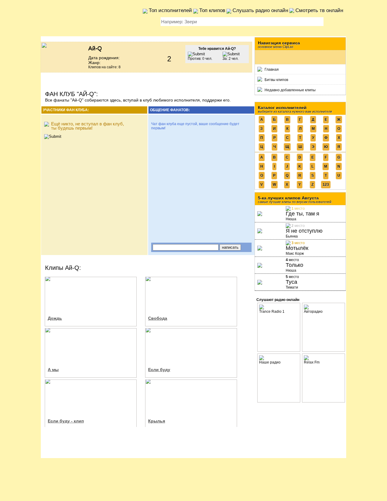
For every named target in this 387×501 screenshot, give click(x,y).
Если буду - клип (66, 421)
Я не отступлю (304, 231)
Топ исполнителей (170, 10)
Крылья (156, 421)
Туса (291, 282)
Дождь (55, 318)
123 (326, 185)
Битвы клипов (276, 80)
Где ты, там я (302, 214)
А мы (53, 369)
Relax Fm (312, 362)
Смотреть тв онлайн (319, 10)
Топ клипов (212, 10)
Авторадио (313, 311)
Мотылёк (297, 248)
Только (294, 265)
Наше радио (270, 362)
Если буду (159, 369)
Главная (272, 69)
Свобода (157, 318)
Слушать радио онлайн (260, 10)
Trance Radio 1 (272, 311)
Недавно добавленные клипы (290, 90)
